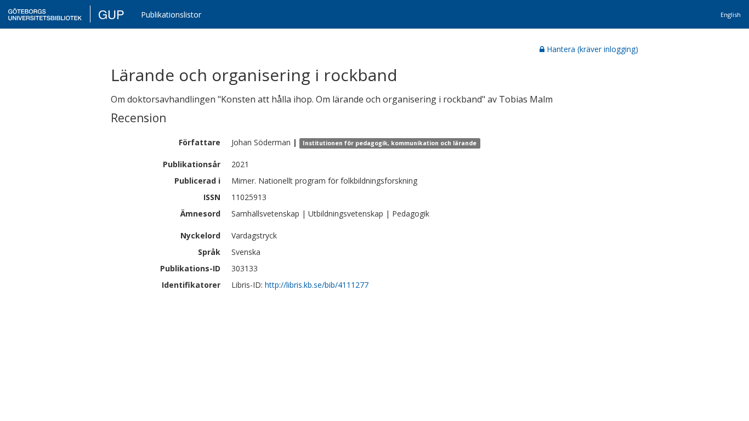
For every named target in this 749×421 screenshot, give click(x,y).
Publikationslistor (171, 14)
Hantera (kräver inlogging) (592, 49)
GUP (111, 13)
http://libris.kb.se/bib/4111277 (316, 285)
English (730, 14)
